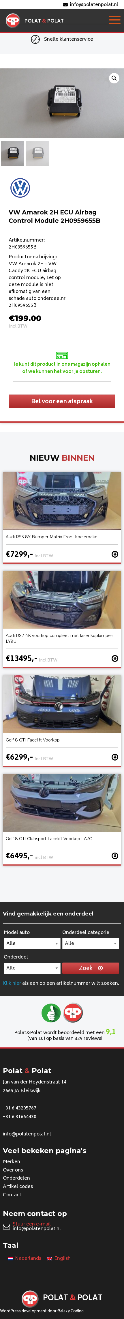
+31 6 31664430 (19, 1117)
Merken (11, 1162)
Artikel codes (18, 1187)
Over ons (13, 1170)
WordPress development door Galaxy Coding (42, 1311)
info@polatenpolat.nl (94, 5)
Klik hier (12, 984)
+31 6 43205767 (19, 1108)
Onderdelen (16, 1178)
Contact (12, 1195)
